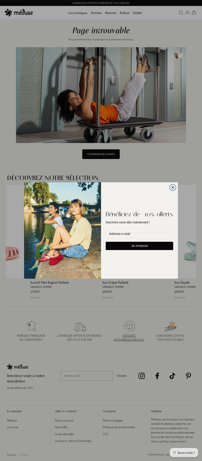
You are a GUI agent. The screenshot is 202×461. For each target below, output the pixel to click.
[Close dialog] (173, 187)
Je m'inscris (139, 245)
